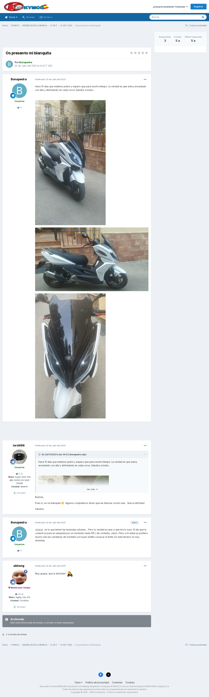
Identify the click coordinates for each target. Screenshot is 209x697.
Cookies (130, 682)
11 (20, 107)
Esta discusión (188, 17)
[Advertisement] (76, 39)
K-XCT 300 (46, 65)
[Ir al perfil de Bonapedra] (9, 64)
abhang (18, 565)
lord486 (19, 445)
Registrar (198, 6)
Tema (77, 682)
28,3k (20, 594)
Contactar (117, 682)
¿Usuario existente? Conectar (169, 6)
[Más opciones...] (145, 79)
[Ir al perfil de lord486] (19, 457)
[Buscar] (203, 17)
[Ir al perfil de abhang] (19, 577)
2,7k (20, 473)
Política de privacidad (97, 682)
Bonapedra (19, 79)
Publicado (50, 79)
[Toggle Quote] (39, 454)
